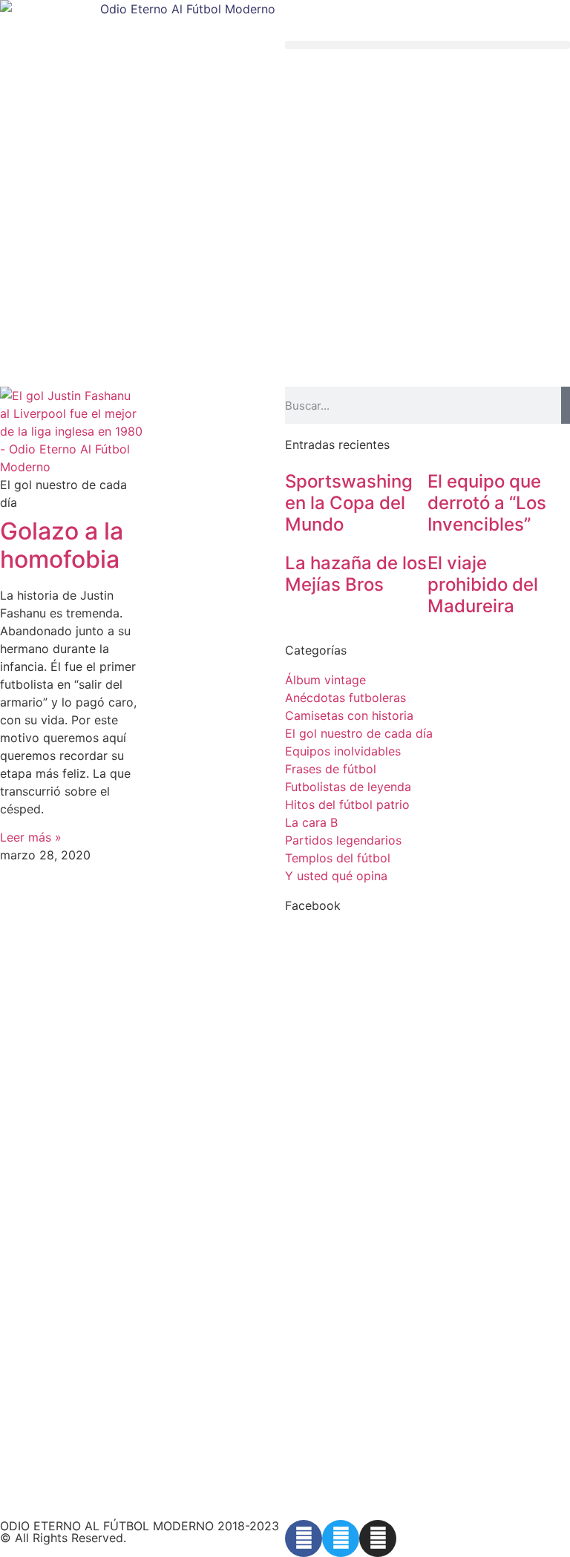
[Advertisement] (285, 275)
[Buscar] (565, 405)
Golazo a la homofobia (61, 545)
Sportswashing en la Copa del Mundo (349, 503)
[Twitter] (340, 1538)
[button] (427, 45)
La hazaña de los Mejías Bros (356, 573)
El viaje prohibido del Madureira (483, 584)
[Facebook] (303, 1538)
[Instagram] (377, 1538)
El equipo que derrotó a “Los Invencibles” (487, 503)
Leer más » (31, 837)
